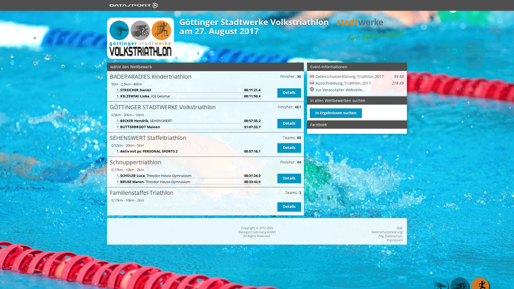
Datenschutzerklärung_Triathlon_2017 (360, 76)
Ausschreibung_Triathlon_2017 (360, 83)
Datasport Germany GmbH (257, 232)
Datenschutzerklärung (387, 232)
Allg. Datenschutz (390, 236)
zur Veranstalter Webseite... (340, 89)
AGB (399, 228)
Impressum (394, 240)
